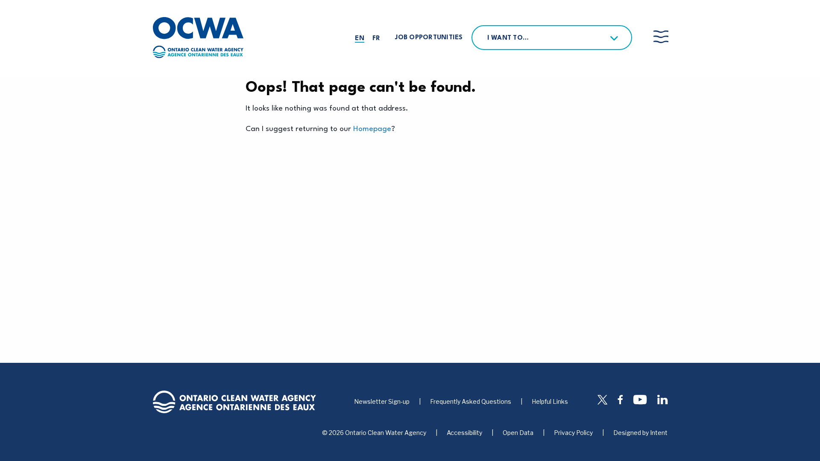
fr (376, 38)
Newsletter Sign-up (382, 401)
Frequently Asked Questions (470, 401)
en (359, 38)
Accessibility (464, 433)
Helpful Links (550, 401)
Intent (659, 432)
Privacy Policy (573, 433)
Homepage (372, 129)
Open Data (518, 433)
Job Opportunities (429, 38)
